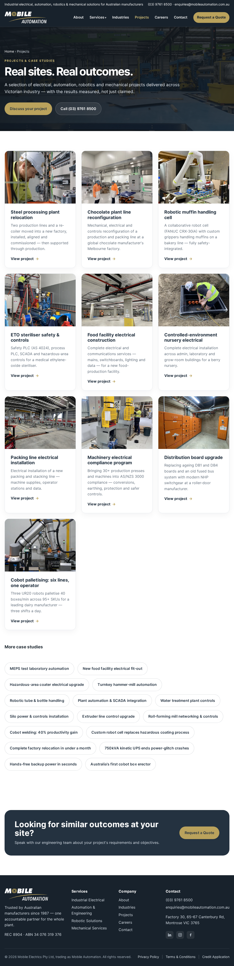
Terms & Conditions (181, 957)
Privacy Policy (148, 957)
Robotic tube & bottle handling (37, 700)
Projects (142, 17)
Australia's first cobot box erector (120, 764)
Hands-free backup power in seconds (43, 764)
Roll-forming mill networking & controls (183, 716)
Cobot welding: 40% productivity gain (44, 732)
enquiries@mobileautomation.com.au (202, 4)
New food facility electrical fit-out (112, 668)
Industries (120, 17)
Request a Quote (211, 17)
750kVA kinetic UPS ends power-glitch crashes (147, 748)
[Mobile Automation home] (26, 17)
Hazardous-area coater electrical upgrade (47, 684)
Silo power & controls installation (39, 716)
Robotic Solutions (87, 920)
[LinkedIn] (169, 935)
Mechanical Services (89, 928)
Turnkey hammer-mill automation (127, 684)
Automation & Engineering (83, 910)
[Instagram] (180, 935)
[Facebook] (190, 935)
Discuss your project (28, 108)
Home (9, 51)
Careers (161, 17)
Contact (180, 17)
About (78, 17)
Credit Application (215, 957)
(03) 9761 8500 (160, 4)
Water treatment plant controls (187, 700)
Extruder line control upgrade (108, 716)
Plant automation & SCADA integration (112, 700)
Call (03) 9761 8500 (78, 108)
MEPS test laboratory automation (39, 668)
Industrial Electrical (88, 900)
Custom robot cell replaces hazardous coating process (140, 732)
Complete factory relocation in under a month (50, 748)
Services (97, 17)
